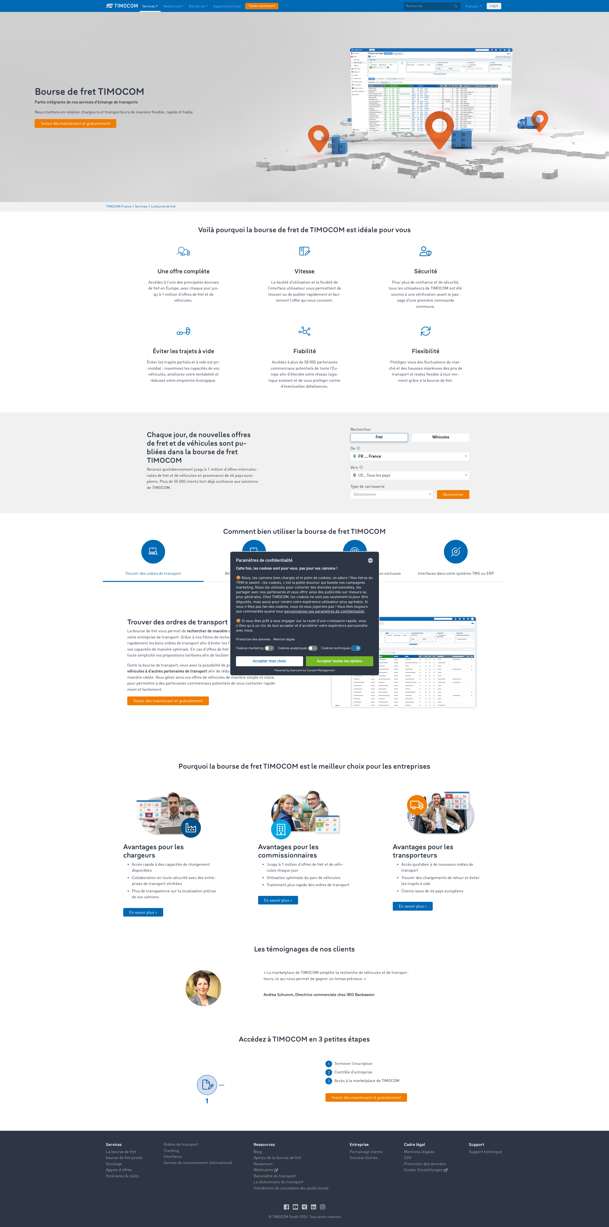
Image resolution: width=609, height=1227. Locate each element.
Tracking (171, 1151)
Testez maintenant (261, 6)
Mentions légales (419, 1152)
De (352, 449)
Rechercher (360, 430)
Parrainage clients (366, 1152)
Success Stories (364, 1158)
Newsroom (263, 1164)
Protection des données (425, 1164)
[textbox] (432, 6)
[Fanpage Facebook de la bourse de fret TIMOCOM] (287, 1207)
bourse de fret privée (124, 1158)
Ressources (172, 6)
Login (494, 6)
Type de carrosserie (367, 487)
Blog (258, 1152)
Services (148, 6)
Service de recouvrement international (198, 1163)
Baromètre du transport (275, 1176)
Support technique (227, 6)
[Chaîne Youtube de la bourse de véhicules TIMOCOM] (296, 1207)
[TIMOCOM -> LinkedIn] (314, 1207)
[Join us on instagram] (322, 1207)
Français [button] (472, 6)
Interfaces (173, 1157)
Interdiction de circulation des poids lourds (291, 1188)
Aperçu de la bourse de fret (277, 1158)
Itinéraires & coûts (122, 1176)
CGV (407, 1158)
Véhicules (440, 437)
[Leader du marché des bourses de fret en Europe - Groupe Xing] (305, 1207)
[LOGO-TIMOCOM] (122, 6)
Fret (379, 437)
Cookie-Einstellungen (423, 1170)
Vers (354, 468)
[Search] (456, 6)
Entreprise (197, 6)
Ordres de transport (181, 1145)
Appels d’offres (119, 1170)
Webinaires (263, 1170)
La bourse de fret (121, 1152)
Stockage (114, 1164)
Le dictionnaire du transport (278, 1182)
